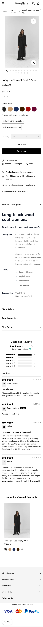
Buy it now (21, 151)
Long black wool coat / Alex (16, 540)
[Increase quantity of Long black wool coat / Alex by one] (38, 136)
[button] (11, 355)
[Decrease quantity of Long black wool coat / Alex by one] (14, 136)
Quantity (5, 136)
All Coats (13, 11)
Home (4, 11)
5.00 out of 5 (27, 346)
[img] (7, 380)
